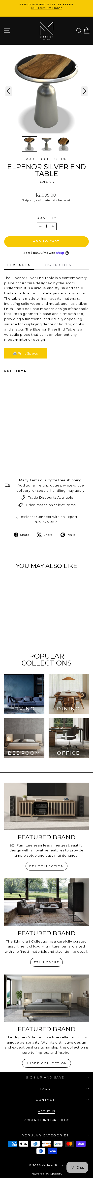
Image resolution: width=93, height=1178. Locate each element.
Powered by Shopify (46, 1174)
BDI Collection (46, 866)
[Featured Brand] (46, 806)
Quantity (46, 218)
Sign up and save (45, 1077)
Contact (45, 1099)
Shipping (29, 200)
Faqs (45, 1088)
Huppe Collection (46, 1063)
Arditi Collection (46, 159)
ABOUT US (46, 1111)
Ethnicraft (46, 962)
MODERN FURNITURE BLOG (46, 1120)
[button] (29, 144)
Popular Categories (45, 1135)
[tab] (19, 265)
